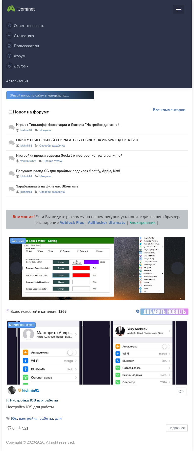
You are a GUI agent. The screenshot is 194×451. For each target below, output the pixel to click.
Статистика (23, 36)
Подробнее (176, 428)
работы (46, 418)
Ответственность (28, 25)
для (58, 418)
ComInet (26, 9)
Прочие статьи (52, 160)
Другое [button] (19, 66)
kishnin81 (26, 130)
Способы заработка (52, 145)
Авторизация (17, 81)
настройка (28, 418)
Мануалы (45, 130)
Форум (19, 56)
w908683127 (28, 160)
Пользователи (26, 46)
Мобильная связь (21, 325)
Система (18, 241)
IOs (14, 418)
